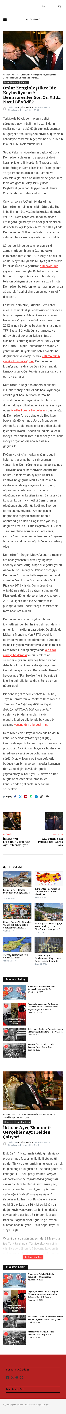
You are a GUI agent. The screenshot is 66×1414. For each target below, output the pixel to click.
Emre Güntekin (11, 82)
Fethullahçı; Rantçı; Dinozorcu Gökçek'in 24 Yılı (16, 893)
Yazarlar (16, 1114)
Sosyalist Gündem (25, 107)
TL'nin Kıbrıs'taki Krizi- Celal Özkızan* (16, 956)
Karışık (16, 75)
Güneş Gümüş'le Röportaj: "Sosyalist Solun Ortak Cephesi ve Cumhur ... (17, 925)
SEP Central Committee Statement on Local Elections (47, 892)
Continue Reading (33, 1257)
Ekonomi (8, 1122)
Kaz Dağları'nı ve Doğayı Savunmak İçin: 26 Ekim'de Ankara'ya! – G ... (48, 926)
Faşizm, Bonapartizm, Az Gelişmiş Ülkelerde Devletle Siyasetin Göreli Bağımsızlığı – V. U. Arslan (43, 1007)
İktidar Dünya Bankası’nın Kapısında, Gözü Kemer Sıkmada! (48, 958)
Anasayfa (7, 75)
